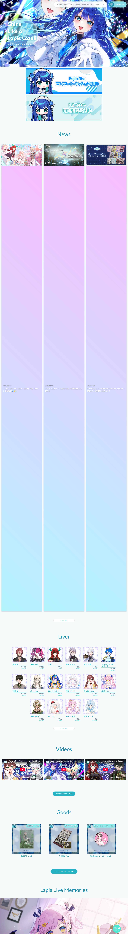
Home (59, 4)
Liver (72, 4)
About (66, 4)
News (78, 4)
